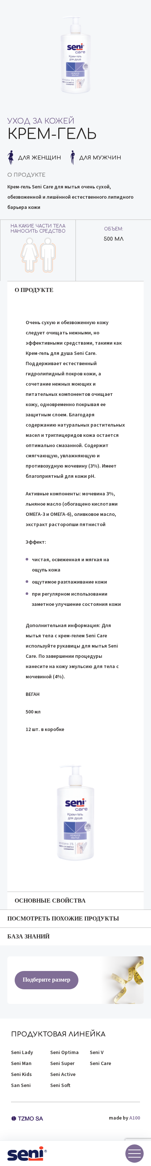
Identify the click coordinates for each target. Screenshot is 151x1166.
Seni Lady (22, 1052)
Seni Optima (64, 1052)
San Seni (21, 1085)
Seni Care (100, 1063)
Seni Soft (60, 1085)
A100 (134, 1117)
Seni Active (63, 1074)
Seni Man (21, 1063)
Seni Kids (21, 1074)
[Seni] (27, 1153)
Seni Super (62, 1063)
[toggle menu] (134, 1153)
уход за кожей (40, 121)
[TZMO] (27, 1118)
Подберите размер (46, 979)
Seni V (97, 1052)
